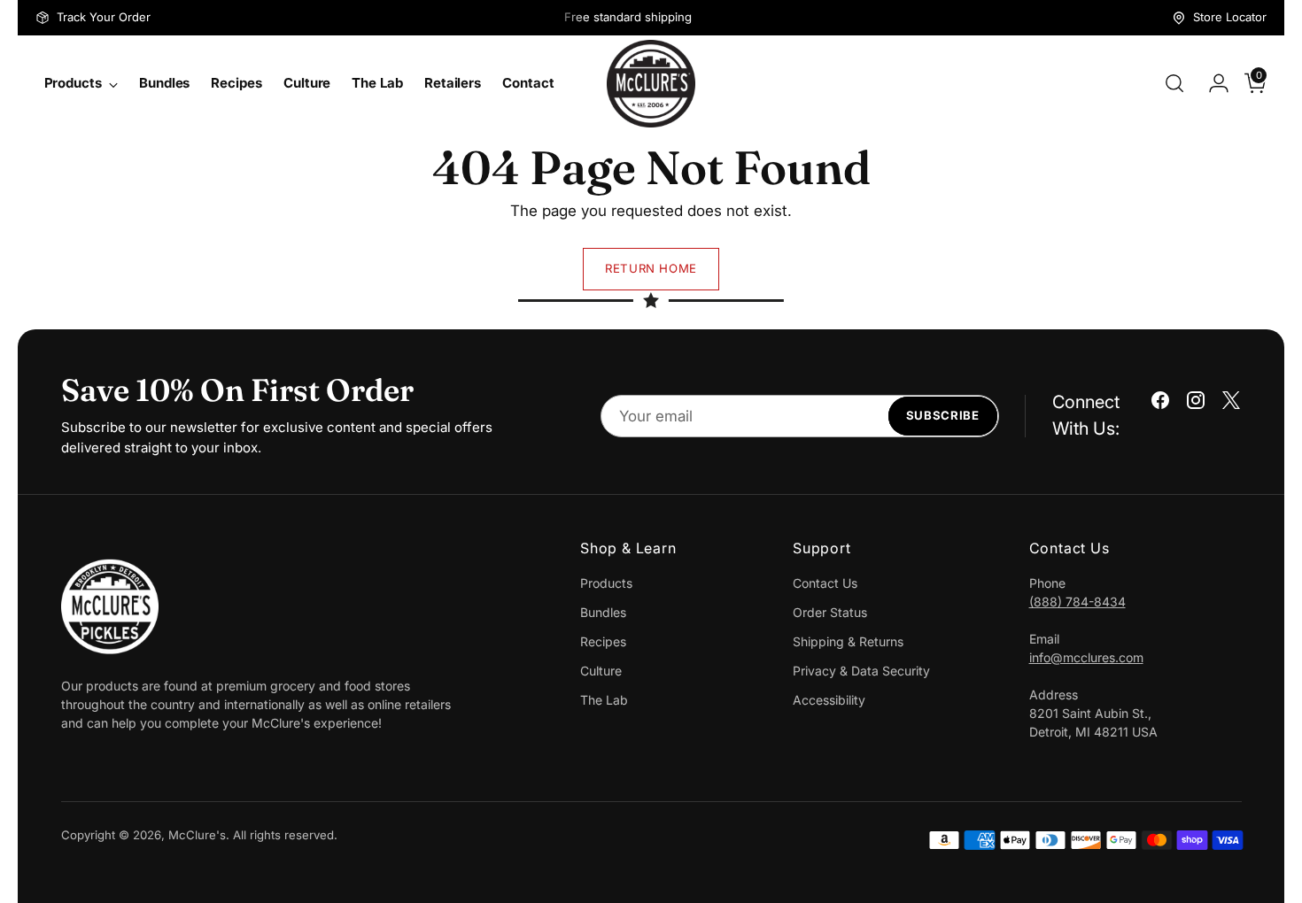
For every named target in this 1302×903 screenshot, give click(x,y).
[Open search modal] (1174, 83)
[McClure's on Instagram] (1195, 404)
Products (606, 582)
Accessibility (829, 699)
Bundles (603, 612)
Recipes (603, 641)
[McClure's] (651, 83)
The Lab (604, 699)
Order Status (830, 612)
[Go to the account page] (1211, 83)
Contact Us (825, 582)
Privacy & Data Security (861, 670)
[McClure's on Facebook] (1160, 404)
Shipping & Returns (848, 641)
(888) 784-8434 (1077, 601)
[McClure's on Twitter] (1231, 404)
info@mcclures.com (1086, 657)
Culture (601, 670)
